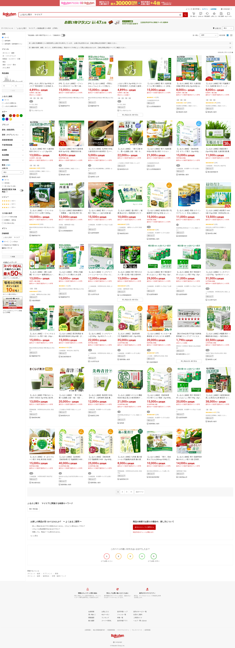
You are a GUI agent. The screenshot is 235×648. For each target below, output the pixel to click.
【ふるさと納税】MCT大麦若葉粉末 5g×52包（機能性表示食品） (71, 151)
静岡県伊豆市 (124, 169)
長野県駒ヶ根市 (183, 175)
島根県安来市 (124, 233)
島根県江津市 (94, 415)
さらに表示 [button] (6, 68)
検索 (13, 90)
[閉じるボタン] (230, 43)
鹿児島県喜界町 (154, 477)
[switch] (21, 190)
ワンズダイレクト (37, 110)
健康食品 (46, 576)
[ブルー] (3, 119)
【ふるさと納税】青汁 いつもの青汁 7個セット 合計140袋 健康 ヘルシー (100, 213)
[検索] (185, 14)
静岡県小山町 (212, 359)
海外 (8, 165)
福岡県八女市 (94, 177)
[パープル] (7, 119)
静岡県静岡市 (182, 236)
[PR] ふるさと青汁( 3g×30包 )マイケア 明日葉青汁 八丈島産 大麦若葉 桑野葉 (42, 86)
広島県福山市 (182, 477)
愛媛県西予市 (65, 106)
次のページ (139, 492)
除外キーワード (7, 248)
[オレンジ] (17, 115)
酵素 (56, 573)
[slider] (2, 82)
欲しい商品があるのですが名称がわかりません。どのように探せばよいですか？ (58, 526)
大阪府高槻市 (36, 300)
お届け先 (5, 168)
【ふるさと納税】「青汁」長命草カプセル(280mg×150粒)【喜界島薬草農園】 (159, 459)
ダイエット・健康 (33, 573)
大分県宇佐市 (94, 294)
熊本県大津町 (212, 233)
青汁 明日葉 (33, 509)
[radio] (3, 37)
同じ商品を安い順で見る (130, 115)
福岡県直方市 (124, 479)
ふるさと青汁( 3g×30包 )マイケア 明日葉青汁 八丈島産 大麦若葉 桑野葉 (130, 86)
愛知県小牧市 (182, 112)
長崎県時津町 (36, 417)
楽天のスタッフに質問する (144, 527)
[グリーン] (21, 115)
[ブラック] (3, 115)
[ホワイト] (7, 115)
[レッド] (14, 115)
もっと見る (34, 536)
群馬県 (122, 423)
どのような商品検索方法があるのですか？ (46, 529)
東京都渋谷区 (36, 483)
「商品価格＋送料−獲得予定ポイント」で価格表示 (43, 35)
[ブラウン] (10, 115)
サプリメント (47, 573)
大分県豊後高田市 (155, 106)
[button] (226, 9)
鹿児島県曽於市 (213, 172)
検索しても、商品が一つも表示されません (46, 532)
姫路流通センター (184, 354)
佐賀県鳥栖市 (94, 233)
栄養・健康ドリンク (59, 576)
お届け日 (5, 176)
